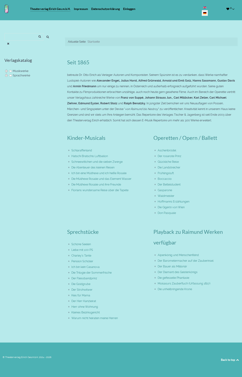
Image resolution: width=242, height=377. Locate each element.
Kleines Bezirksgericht (85, 312)
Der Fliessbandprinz (84, 278)
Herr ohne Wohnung (84, 306)
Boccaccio (165, 179)
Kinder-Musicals (86, 138)
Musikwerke (20, 71)
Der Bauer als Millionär (172, 266)
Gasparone (165, 190)
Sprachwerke (21, 75)
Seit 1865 (78, 62)
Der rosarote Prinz (169, 156)
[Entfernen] (8, 44)
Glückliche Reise (168, 161)
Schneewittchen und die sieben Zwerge (97, 161)
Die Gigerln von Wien (171, 207)
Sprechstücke (83, 232)
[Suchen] (48, 37)
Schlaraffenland (81, 150)
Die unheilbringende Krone (175, 289)
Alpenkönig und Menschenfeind (178, 255)
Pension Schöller (82, 261)
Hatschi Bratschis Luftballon (89, 156)
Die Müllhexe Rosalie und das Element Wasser (101, 179)
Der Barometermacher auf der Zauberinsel (185, 260)
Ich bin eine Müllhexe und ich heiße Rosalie (98, 173)
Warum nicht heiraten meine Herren (94, 318)
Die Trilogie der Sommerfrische (91, 272)
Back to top (228, 359)
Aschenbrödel (167, 150)
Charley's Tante (81, 255)
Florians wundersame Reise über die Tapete (99, 190)
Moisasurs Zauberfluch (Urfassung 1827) (184, 283)
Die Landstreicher (169, 167)
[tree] (30, 73)
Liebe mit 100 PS (82, 250)
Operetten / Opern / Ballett (185, 138)
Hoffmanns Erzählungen (173, 201)
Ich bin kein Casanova (85, 267)
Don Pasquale (167, 213)
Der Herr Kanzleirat (83, 301)
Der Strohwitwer (81, 289)
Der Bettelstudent (169, 184)
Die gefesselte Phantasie (173, 277)
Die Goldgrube (80, 284)
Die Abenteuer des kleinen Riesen (92, 167)
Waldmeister (166, 196)
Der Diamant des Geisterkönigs (178, 272)
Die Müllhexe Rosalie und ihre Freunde (96, 184)
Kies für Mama (80, 295)
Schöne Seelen (81, 244)
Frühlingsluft (166, 173)
